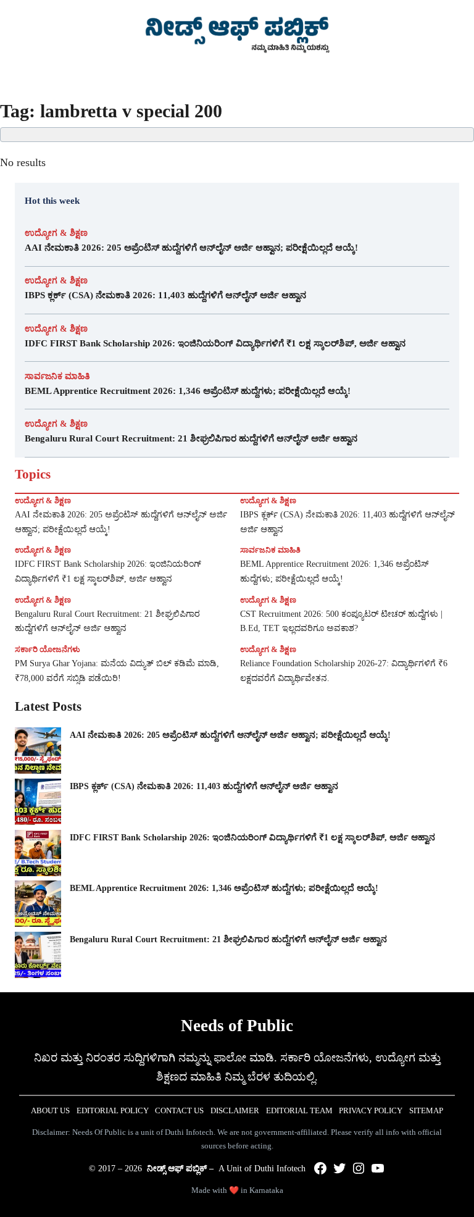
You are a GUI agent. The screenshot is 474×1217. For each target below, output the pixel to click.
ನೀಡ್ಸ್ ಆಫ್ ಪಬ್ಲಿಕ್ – (180, 1168)
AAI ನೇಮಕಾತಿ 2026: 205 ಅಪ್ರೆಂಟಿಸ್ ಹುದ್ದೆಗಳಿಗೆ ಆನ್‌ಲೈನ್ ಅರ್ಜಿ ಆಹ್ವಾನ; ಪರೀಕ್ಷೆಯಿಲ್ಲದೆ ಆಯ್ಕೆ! (191, 248)
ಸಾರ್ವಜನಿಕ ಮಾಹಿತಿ (57, 376)
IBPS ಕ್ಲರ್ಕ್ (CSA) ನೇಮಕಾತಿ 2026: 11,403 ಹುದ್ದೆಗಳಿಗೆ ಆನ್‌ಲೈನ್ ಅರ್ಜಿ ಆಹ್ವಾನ (165, 295)
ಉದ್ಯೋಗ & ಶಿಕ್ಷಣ (56, 233)
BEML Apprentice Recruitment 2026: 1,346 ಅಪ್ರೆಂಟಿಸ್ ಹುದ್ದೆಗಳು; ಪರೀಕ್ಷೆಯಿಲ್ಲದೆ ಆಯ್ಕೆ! (189, 391)
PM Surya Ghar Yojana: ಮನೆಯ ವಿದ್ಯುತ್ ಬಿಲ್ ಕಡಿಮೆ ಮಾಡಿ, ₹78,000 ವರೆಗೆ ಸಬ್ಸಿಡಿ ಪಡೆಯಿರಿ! (117, 671)
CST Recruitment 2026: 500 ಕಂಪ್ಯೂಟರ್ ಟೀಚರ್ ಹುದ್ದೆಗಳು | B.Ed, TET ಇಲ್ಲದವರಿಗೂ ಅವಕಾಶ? (341, 621)
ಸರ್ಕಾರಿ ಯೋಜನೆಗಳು (47, 649)
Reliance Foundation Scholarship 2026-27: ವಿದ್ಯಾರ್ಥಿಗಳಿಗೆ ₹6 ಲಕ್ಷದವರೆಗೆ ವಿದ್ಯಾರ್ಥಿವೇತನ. (343, 671)
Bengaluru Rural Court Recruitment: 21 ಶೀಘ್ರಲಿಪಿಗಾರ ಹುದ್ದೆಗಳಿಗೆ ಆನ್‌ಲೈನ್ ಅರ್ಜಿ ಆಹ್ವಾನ (191, 438)
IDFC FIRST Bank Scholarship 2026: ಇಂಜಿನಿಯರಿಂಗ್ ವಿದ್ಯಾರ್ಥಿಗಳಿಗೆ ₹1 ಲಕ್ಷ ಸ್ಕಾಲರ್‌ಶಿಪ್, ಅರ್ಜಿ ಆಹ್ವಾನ (215, 343)
